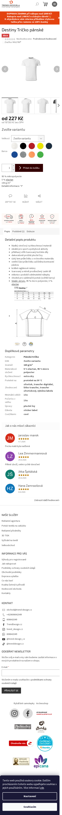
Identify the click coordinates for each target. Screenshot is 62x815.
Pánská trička (31, 357)
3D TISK (5, 535)
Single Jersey (18, 281)
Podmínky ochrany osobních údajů (18, 568)
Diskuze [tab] (31, 231)
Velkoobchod (8, 545)
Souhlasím (29, 807)
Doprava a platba (10, 576)
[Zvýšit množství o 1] (13, 166)
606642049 (12, 619)
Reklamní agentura (11, 521)
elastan (9, 179)
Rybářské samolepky (24, 703)
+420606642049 (14, 614)
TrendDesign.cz (14, 624)
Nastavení (30, 796)
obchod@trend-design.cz (19, 609)
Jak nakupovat (9, 563)
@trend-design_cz (16, 639)
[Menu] (54, 4)
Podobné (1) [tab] (18, 231)
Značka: (12, 42)
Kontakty (6, 593)
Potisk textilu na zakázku (14, 525)
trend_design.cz (15, 629)
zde (42, 788)
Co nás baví (7, 580)
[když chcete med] (41, 726)
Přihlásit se (11, 690)
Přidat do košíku (31, 167)
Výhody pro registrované (14, 559)
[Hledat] (37, 4)
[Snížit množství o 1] (13, 170)
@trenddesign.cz (15, 643)
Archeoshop (42, 703)
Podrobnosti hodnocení (44, 39)
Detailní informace (11, 186)
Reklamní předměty (11, 530)
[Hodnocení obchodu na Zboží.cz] (21, 743)
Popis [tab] (7, 231)
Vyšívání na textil (10, 540)
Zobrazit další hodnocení (46, 500)
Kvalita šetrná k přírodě (13, 584)
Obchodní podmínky (11, 572)
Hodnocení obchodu (11, 589)
